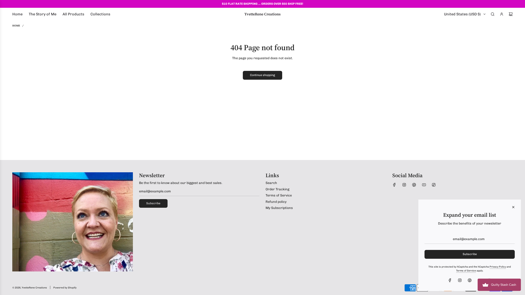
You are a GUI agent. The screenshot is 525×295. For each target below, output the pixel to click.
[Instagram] (404, 184)
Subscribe (153, 203)
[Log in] (501, 14)
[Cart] (510, 14)
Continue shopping (262, 75)
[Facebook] (394, 184)
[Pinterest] (414, 184)
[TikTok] (433, 184)
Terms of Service (466, 270)
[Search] (492, 14)
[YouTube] (423, 184)
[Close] (513, 207)
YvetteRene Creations (262, 14)
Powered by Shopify (64, 287)
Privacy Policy (498, 266)
